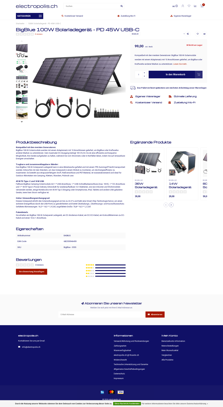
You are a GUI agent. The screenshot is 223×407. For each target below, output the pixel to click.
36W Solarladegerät (146, 185)
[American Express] (102, 392)
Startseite (20, 23)
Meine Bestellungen (170, 346)
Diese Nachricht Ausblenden (127, 404)
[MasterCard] (111, 392)
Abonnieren (156, 314)
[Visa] (120, 392)
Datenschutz (119, 373)
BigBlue (135, 34)
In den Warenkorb (175, 74)
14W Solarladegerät (180, 185)
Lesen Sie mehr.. (180, 64)
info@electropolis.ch (31, 347)
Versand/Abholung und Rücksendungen (131, 341)
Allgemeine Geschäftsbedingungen (129, 369)
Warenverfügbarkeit (122, 350)
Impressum (119, 378)
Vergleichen (167, 355)
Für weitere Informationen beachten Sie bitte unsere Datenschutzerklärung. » (175, 404)
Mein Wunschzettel (170, 350)
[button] (24, 41)
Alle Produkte (167, 360)
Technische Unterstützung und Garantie (131, 364)
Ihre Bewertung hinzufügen (31, 271)
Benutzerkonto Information (173, 341)
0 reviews (38, 34)
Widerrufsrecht (120, 360)
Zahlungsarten (120, 346)
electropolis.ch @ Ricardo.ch (126, 355)
